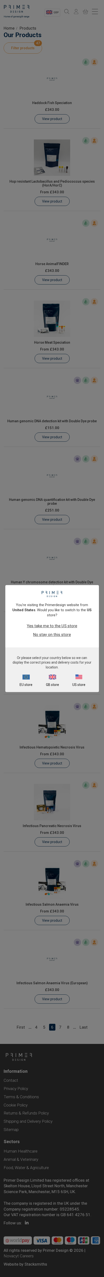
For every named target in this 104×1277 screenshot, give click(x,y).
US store (78, 685)
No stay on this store (52, 634)
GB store (52, 685)
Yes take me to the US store (52, 625)
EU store (26, 685)
